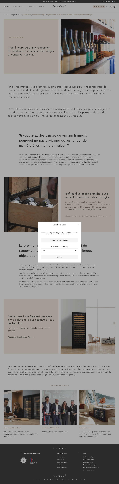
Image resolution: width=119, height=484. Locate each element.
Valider (59, 257)
